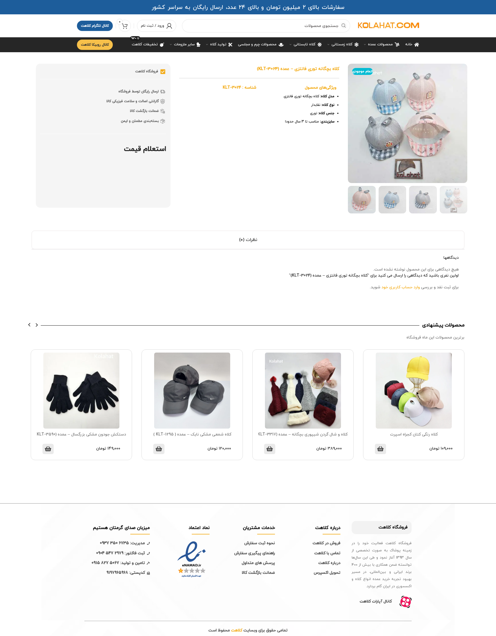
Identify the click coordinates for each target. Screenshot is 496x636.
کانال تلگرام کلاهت (95, 26)
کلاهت (385, 527)
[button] (29, 325)
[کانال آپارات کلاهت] (406, 602)
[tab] (247, 240)
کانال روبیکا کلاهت (95, 44)
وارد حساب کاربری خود (400, 287)
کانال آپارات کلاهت (376, 601)
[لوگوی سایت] (387, 25)
